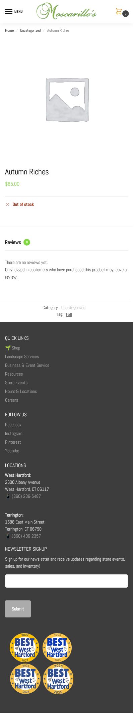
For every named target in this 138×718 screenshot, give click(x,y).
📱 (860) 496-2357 (23, 536)
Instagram (13, 433)
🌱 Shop (13, 348)
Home (9, 30)
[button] (120, 12)
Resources (14, 374)
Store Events (16, 383)
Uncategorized (30, 30)
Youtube (12, 451)
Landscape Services (22, 356)
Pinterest (13, 442)
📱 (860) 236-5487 (23, 496)
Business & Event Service (27, 365)
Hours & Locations (21, 391)
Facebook (13, 425)
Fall (69, 314)
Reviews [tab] (16, 242)
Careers (11, 400)
